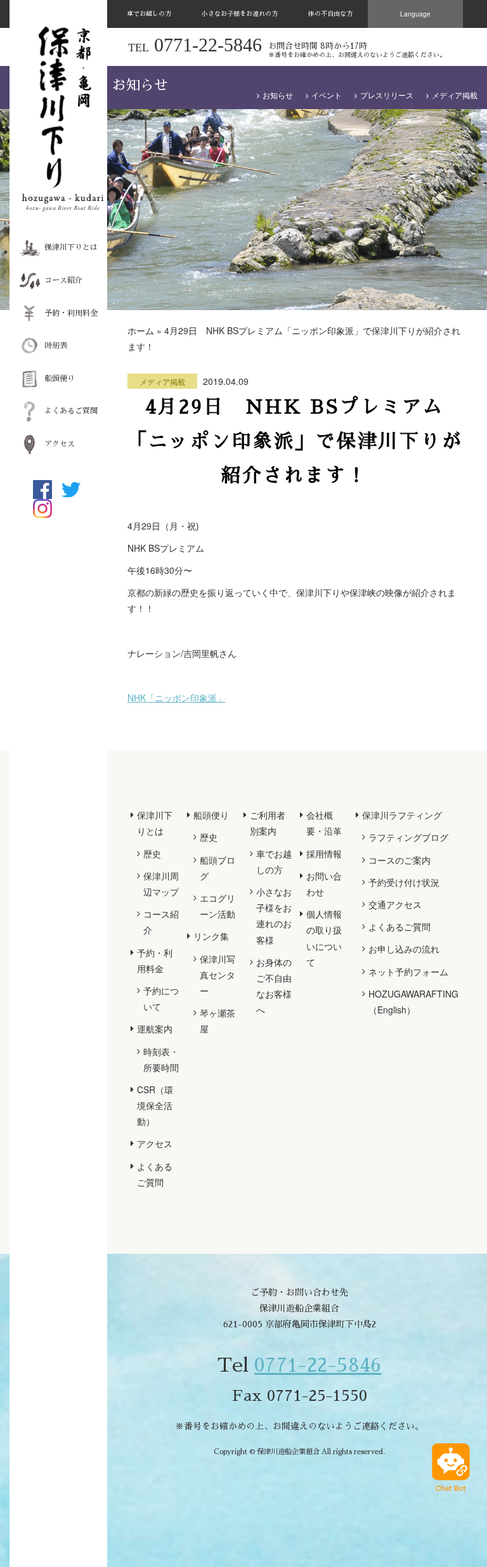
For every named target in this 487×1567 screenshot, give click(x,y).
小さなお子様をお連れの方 (240, 14)
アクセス (59, 444)
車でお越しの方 (149, 14)
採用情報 (324, 853)
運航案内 (154, 1028)
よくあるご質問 (71, 411)
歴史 (152, 853)
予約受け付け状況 (403, 882)
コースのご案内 (399, 860)
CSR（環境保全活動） (155, 1105)
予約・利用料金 (71, 313)
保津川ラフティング (402, 815)
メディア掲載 (454, 94)
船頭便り (59, 378)
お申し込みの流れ (403, 948)
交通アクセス (395, 904)
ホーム (140, 330)
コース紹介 (63, 280)
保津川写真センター (217, 975)
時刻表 (55, 345)
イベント (326, 94)
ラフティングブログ (408, 837)
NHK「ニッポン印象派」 (176, 697)
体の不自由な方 (330, 14)
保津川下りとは (71, 247)
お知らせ (278, 94)
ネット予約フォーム (408, 971)
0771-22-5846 (317, 1365)
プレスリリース (386, 94)
